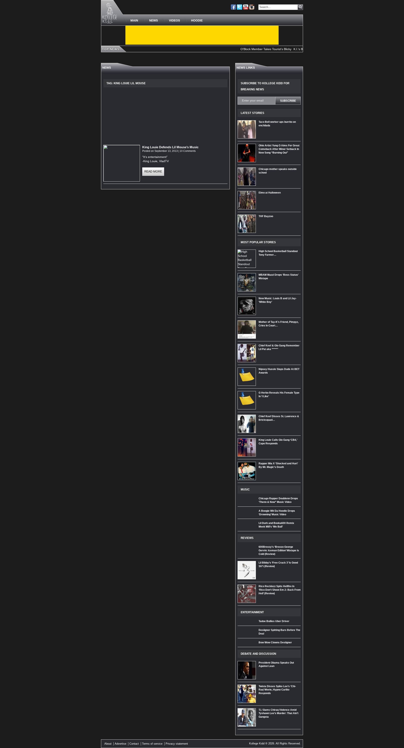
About (108, 743)
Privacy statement (177, 743)
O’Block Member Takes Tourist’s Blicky (254, 49)
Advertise (120, 743)
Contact (134, 743)
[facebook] (233, 7)
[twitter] (239, 7)
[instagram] (251, 7)
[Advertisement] (202, 35)
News (153, 20)
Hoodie (197, 20)
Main (134, 20)
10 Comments (188, 151)
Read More (153, 171)
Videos (174, 20)
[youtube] (245, 7)
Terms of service (152, 743)
